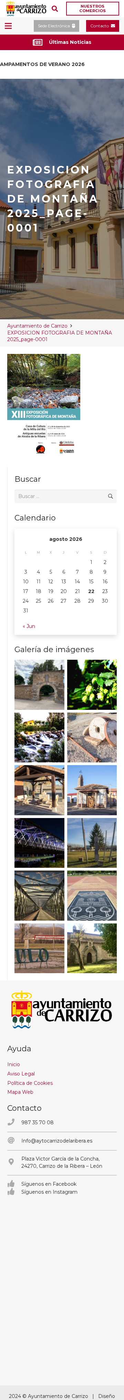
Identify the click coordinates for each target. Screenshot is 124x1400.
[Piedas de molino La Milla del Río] (92, 738)
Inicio (13, 1064)
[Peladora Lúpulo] (39, 948)
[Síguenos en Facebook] (14, 1184)
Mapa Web (20, 1092)
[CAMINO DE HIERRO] (39, 896)
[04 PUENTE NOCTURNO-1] (39, 843)
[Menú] (8, 26)
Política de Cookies (30, 1083)
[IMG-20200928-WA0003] (39, 685)
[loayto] (26, 8)
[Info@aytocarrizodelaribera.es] (14, 1141)
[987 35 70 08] (14, 1123)
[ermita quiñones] (92, 790)
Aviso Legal (21, 1074)
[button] (55, 8)
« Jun (29, 626)
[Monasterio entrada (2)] (92, 948)
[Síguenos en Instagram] (14, 1192)
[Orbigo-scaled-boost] (39, 738)
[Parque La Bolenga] (92, 843)
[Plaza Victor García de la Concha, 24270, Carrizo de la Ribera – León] (14, 1162)
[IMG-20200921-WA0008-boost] (92, 685)
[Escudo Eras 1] (92, 896)
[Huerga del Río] (39, 790)
